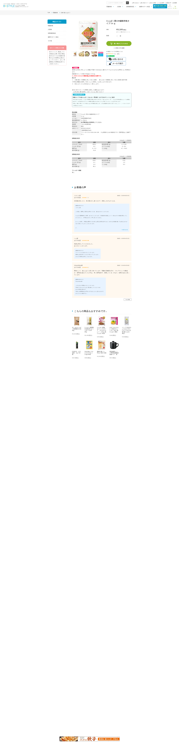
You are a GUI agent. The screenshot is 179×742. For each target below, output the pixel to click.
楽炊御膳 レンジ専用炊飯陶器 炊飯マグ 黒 (114, 352)
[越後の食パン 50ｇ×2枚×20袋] (101, 345)
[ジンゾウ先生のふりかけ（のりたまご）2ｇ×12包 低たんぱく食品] (126, 321)
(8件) (118, 54)
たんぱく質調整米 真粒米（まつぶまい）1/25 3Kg (89, 329)
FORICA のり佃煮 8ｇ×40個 (76, 352)
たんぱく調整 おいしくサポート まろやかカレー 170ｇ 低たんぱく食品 (101, 330)
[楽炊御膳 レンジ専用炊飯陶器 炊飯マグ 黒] (114, 345)
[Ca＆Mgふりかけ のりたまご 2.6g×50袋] (89, 345)
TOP (49, 12)
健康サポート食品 (53, 37)
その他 (50, 41)
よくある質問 (160, 3)
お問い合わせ (135, 3)
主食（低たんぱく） (65, 12)
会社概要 (174, 3)
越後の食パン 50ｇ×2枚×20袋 (101, 352)
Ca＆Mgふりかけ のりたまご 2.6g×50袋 (89, 352)
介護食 (50, 29)
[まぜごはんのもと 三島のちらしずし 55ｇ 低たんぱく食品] (114, 321)
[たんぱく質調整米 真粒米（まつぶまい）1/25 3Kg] (89, 321)
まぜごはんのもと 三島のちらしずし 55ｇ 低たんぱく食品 (114, 329)
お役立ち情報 (152, 3)
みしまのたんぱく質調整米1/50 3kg (76, 328)
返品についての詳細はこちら (115, 51)
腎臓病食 (55, 12)
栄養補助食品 (52, 33)
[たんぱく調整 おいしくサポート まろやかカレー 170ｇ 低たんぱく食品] (101, 321)
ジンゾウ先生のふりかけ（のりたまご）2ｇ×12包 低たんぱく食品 (126, 330)
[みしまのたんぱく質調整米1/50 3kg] (77, 321)
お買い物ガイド (144, 3)
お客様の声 (168, 3)
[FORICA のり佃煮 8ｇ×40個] (77, 345)
